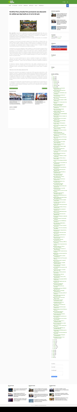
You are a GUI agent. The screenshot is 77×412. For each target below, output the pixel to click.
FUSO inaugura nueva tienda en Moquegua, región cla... (58, 193)
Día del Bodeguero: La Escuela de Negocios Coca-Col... (59, 88)
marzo (54, 345)
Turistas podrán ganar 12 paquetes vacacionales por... (59, 265)
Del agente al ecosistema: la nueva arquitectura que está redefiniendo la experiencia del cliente (27, 102)
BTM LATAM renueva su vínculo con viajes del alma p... (59, 249)
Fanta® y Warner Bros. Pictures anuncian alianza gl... (58, 177)
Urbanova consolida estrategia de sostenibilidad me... (59, 335)
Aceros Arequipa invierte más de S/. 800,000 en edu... (59, 170)
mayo (54, 342)
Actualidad (14, 5)
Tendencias (41, 5)
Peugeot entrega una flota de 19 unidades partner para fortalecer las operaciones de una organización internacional (14, 102)
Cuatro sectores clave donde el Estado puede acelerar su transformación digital (20, 389)
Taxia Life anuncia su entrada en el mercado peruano (59, 95)
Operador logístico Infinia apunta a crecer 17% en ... (59, 123)
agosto (54, 86)
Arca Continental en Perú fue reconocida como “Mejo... (58, 184)
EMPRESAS (15, 88)
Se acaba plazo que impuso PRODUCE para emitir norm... (59, 289)
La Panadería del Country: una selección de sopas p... (58, 303)
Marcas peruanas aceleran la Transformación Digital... (58, 312)
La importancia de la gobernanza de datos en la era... (59, 235)
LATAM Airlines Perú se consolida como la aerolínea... (59, 189)
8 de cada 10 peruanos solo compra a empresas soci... (59, 119)
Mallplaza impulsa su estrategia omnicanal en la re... (58, 291)
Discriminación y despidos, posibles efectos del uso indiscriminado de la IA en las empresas (62, 394)
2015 (53, 357)
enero (54, 348)
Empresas (26, 5)
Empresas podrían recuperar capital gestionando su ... (59, 147)
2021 (53, 353)
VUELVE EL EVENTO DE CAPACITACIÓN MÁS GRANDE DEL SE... (60, 198)
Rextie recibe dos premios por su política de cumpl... (59, 237)
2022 (53, 351)
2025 (53, 78)
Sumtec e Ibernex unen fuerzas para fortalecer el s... (59, 307)
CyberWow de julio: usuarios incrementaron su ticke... (58, 300)
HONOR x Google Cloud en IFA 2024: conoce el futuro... (59, 121)
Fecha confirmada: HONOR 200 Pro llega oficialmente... (59, 223)
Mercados (31, 5)
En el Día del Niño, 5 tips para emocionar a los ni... (58, 240)
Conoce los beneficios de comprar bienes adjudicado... (59, 142)
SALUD (36, 5)
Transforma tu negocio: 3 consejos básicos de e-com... (59, 270)
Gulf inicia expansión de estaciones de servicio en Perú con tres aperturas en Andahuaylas (40, 102)
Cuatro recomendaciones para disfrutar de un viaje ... (58, 109)
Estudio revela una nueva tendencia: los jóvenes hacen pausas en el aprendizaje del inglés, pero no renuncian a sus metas (62, 22)
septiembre (55, 85)
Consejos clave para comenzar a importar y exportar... (59, 144)
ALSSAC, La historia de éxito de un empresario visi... (59, 179)
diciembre (55, 81)
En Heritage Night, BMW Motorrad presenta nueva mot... (59, 328)
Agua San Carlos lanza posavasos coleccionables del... (59, 314)
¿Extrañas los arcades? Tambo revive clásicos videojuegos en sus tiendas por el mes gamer (20, 399)
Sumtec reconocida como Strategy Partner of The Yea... (59, 128)
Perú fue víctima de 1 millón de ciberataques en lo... (58, 275)
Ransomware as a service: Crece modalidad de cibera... (58, 337)
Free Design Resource (42, 405)
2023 (53, 350)
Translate (59, 38)
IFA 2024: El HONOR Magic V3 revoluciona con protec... (58, 105)
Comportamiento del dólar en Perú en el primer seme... (59, 207)
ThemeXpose (36, 405)
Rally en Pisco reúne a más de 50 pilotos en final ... (58, 298)
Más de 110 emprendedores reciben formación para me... (59, 323)
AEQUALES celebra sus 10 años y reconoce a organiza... (58, 247)
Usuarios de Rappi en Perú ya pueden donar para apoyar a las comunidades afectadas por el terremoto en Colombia (62, 15)
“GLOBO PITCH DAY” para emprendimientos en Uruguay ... (59, 133)
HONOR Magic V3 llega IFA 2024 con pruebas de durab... (59, 172)
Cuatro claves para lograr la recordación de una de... (58, 175)
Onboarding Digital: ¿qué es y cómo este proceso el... (59, 277)
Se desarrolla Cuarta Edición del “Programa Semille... (58, 149)
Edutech (20, 5)
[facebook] (63, 2)
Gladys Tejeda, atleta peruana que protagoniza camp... (59, 296)
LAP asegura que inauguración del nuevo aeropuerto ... (59, 165)
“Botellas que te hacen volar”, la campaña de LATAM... (58, 321)
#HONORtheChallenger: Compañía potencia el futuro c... (59, 263)
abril (54, 344)
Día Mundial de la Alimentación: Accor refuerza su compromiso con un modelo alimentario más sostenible (61, 398)
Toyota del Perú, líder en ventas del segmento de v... (59, 209)
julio (54, 339)
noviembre (55, 82)
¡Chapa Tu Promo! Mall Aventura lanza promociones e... (59, 212)
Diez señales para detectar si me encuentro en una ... (59, 182)
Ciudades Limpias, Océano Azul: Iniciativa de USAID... (58, 112)
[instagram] (64, 2)
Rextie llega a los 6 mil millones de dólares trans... (59, 305)
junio (54, 341)
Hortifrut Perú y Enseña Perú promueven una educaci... (58, 284)
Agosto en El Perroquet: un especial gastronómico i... (59, 261)
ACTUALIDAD (11, 88)
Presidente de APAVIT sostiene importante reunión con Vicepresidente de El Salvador (62, 389)
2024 (53, 79)
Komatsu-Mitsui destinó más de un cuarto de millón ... (59, 91)
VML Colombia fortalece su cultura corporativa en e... (59, 256)
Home (10, 5)
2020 (53, 354)
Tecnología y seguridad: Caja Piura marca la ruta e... (59, 202)
